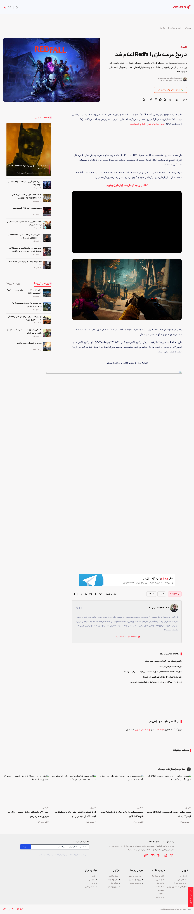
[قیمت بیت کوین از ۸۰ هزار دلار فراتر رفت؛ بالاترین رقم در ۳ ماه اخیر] (120, 790)
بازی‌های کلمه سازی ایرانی (177, 886)
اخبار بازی (162, 28)
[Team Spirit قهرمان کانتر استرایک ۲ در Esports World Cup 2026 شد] (47, 198)
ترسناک (151, 594)
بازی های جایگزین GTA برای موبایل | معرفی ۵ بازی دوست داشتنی (24, 292)
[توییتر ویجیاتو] (159, 856)
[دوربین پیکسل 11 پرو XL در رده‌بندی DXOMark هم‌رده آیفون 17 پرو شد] (168, 790)
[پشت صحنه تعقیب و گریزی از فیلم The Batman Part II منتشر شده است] (28, 149)
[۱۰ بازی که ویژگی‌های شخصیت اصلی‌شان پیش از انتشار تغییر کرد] (47, 225)
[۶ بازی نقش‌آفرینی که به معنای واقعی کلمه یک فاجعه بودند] (47, 185)
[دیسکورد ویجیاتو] (146, 856)
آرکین (162, 594)
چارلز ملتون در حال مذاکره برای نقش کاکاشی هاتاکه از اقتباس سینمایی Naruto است (25, 250)
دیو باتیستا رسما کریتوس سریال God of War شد (25, 263)
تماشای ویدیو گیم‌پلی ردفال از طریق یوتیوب (127, 185)
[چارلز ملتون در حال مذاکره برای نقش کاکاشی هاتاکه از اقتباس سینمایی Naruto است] (47, 251)
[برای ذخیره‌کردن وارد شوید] (143, 99)
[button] (16, 7)
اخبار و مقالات (175, 28)
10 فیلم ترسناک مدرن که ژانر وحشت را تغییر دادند (163, 661)
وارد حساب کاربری (142, 729)
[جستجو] (9, 7)
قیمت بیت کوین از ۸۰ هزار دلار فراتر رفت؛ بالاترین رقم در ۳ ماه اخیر (122, 814)
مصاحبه (161, 890)
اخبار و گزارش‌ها (158, 876)
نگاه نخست (159, 897)
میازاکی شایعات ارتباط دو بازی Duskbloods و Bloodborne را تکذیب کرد (25, 236)
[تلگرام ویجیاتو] (165, 856)
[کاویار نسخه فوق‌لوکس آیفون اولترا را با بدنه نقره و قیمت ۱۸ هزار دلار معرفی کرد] (73, 790)
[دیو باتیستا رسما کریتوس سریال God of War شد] (47, 265)
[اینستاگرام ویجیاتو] (171, 856)
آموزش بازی (182, 876)
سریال (93, 883)
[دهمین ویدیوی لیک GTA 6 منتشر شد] (47, 211)
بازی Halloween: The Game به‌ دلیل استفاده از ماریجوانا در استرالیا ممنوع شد (153, 671)
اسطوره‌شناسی (113, 876)
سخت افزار (160, 886)
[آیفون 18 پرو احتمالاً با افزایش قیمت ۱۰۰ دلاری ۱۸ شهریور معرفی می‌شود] (26, 790)
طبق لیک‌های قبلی (155, 124)
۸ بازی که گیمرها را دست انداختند (29, 343)
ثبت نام (160, 729)
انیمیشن (92, 879)
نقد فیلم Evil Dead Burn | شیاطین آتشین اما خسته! (162, 677)
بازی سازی (160, 879)
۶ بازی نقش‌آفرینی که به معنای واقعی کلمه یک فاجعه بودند (24, 183)
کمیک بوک (114, 883)
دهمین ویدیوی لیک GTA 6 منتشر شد (27, 208)
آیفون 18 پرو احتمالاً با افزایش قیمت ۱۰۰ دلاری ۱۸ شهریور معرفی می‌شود (28, 814)
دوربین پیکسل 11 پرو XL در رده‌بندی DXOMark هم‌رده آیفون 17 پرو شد (169, 814)
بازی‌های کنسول (135, 879)
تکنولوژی (188, 808)
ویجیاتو (188, 28)
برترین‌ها (160, 883)
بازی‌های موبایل (135, 883)
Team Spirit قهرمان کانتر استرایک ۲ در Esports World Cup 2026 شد (27, 196)
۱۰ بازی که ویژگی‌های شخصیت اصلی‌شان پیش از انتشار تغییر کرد (24, 223)
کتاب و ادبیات (113, 879)
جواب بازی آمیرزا (180, 883)
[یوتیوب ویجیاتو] (152, 856)
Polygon (173, 594)
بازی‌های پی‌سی (135, 876)
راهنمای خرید (182, 879)
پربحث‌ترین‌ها (13, 283)
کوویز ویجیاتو (113, 886)
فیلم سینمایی (90, 886)
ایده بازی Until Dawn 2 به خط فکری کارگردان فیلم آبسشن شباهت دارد (156, 682)
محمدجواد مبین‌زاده (164, 78)
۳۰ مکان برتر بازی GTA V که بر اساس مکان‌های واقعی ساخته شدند (24, 331)
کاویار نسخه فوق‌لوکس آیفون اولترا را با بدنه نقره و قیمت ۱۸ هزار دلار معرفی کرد (75, 814)
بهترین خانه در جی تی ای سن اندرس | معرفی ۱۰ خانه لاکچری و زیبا (25, 318)
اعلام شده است (137, 124)
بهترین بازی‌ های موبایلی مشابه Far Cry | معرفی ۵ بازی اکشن (26, 305)
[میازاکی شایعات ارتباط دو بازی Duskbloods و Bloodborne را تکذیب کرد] (47, 238)
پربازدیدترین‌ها (41, 283)
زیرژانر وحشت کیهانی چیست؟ (170, 666)
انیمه (93, 876)
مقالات (161, 893)
